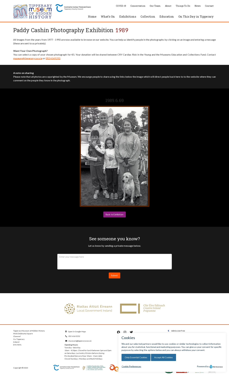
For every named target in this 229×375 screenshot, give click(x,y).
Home (92, 16)
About (168, 5)
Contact (209, 5)
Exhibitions (127, 16)
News (198, 5)
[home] (32, 11)
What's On (108, 16)
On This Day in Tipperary (196, 16)
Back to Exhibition (114, 214)
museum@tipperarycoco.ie (27, 58)
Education (167, 16)
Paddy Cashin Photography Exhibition (63, 30)
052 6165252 (53, 58)
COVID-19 (121, 5)
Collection (148, 16)
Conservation (137, 5)
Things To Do (183, 5)
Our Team (155, 5)
